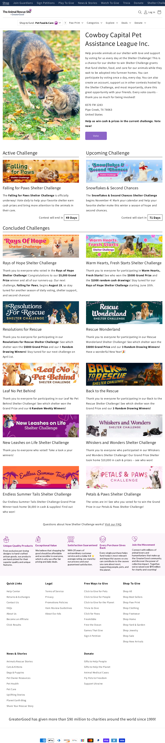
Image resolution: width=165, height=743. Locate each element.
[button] (140, 12)
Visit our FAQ (113, 524)
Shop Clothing (131, 608)
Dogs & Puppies (15, 672)
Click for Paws (92, 613)
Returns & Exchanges (18, 596)
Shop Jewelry (130, 630)
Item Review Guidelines (58, 608)
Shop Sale (128, 635)
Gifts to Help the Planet (97, 666)
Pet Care (11, 689)
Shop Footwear (131, 613)
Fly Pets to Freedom (95, 677)
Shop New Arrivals (133, 641)
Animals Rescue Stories (20, 661)
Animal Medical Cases (96, 672)
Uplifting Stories (16, 694)
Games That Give (93, 630)
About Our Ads (53, 613)
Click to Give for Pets (95, 591)
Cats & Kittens (14, 666)
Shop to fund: (36, 23)
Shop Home (129, 619)
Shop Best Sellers (132, 596)
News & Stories (87, 3)
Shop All (127, 591)
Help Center (13, 591)
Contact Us (13, 602)
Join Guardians (23, 3)
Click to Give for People (97, 596)
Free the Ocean (92, 624)
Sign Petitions (46, 3)
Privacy (49, 596)
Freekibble (90, 619)
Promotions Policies (56, 602)
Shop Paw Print (131, 602)
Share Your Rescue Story (20, 705)
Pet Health (13, 683)
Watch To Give (110, 3)
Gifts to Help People (95, 661)
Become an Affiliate (18, 619)
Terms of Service (54, 591)
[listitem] (41, 190)
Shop (6, 3)
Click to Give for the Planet (99, 602)
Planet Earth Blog (16, 700)
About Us (11, 613)
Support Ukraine (93, 683)
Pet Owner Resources (18, 677)
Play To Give (66, 3)
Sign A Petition (92, 635)
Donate (138, 3)
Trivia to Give (91, 608)
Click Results (14, 624)
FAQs (9, 608)
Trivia (126, 3)
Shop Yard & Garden (134, 624)
